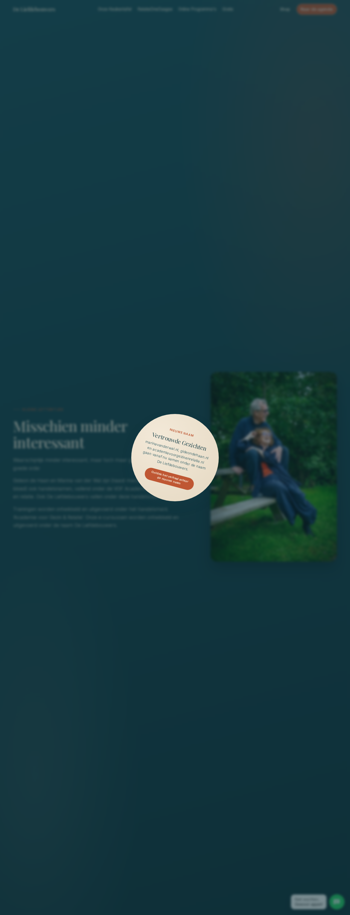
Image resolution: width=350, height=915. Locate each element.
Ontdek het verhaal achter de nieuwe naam (170, 477)
